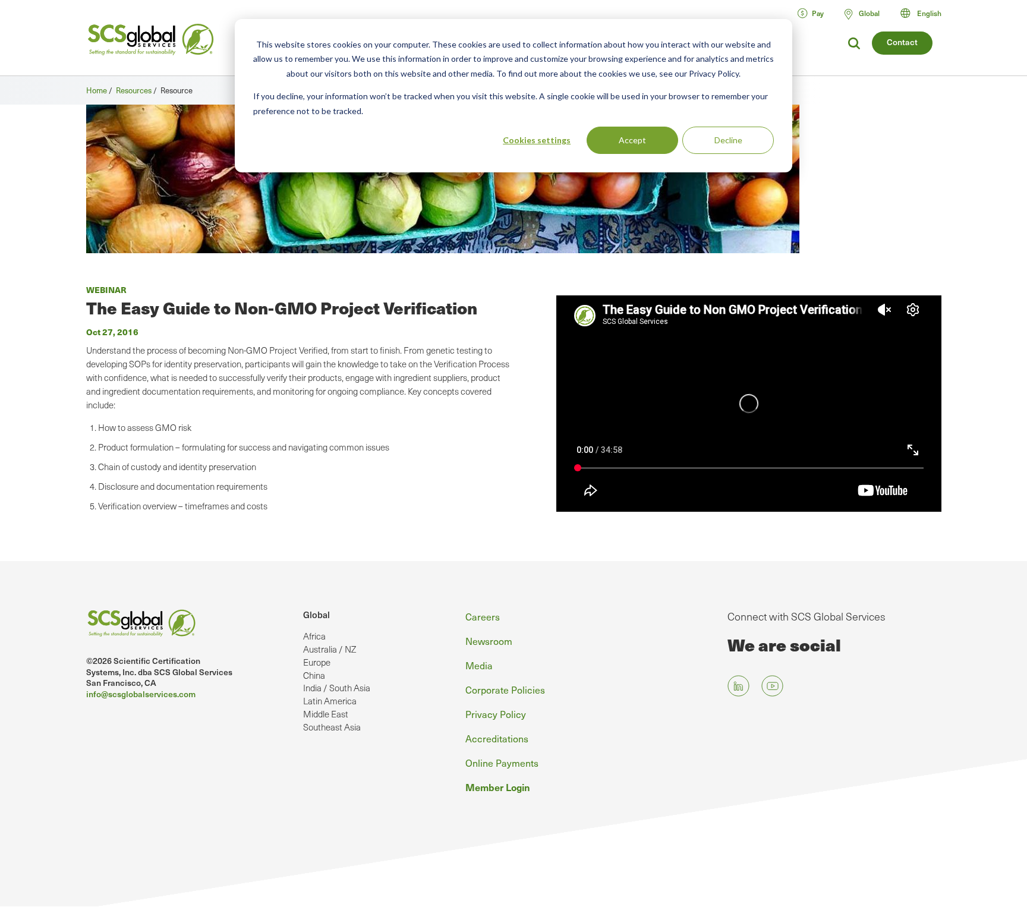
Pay (818, 13)
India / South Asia (336, 688)
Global (316, 614)
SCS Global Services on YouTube (772, 686)
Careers (482, 616)
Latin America (330, 701)
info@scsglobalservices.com (141, 694)
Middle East (325, 714)
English (929, 13)
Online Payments (501, 762)
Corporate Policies (505, 689)
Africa (314, 636)
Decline (728, 140)
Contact (902, 42)
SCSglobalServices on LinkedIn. (738, 686)
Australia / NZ (329, 649)
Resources (134, 90)
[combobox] (926, 13)
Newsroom (488, 641)
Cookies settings (537, 140)
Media (479, 665)
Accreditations (496, 738)
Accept (632, 140)
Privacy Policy (495, 714)
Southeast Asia (332, 727)
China (314, 675)
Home (96, 90)
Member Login (497, 786)
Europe (316, 662)
